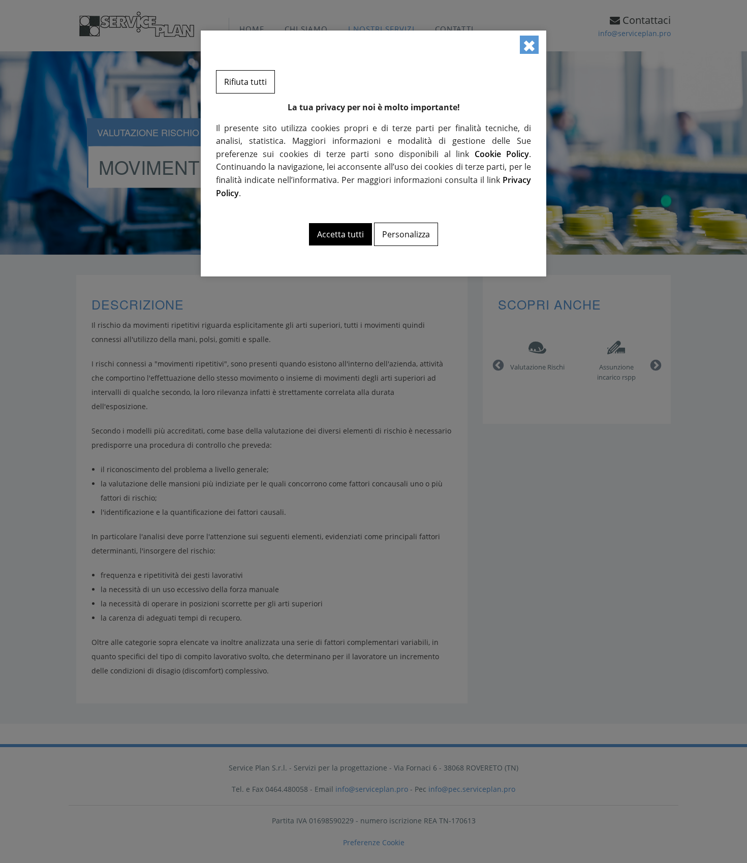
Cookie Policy (502, 154)
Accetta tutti (340, 234)
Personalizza (406, 234)
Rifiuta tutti (245, 81)
